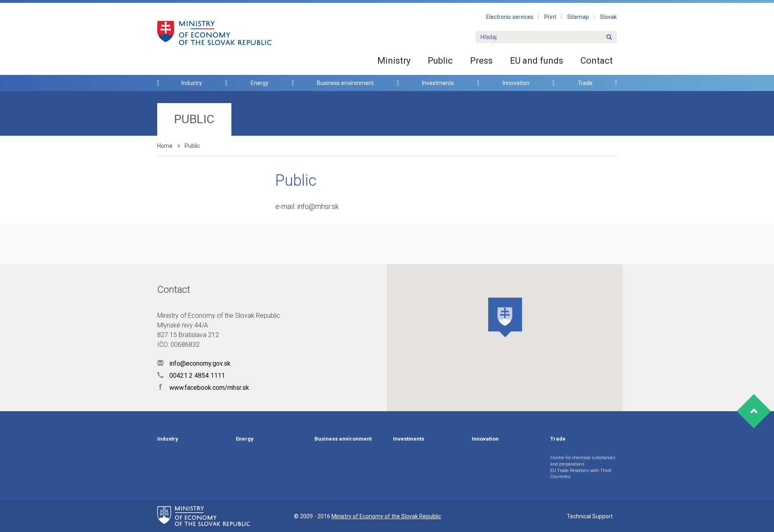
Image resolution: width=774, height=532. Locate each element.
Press (481, 61)
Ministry (393, 61)
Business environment (345, 83)
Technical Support (590, 516)
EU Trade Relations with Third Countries (580, 474)
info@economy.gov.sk (199, 363)
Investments (438, 83)
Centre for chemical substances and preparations (583, 461)
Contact (596, 61)
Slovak (608, 17)
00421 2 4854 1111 (196, 375)
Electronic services (509, 17)
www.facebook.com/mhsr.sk (204, 387)
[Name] (609, 37)
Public (440, 61)
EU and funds (536, 61)
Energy (259, 83)
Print (550, 17)
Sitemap (578, 17)
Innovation (516, 83)
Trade (585, 83)
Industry (191, 83)
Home (165, 146)
